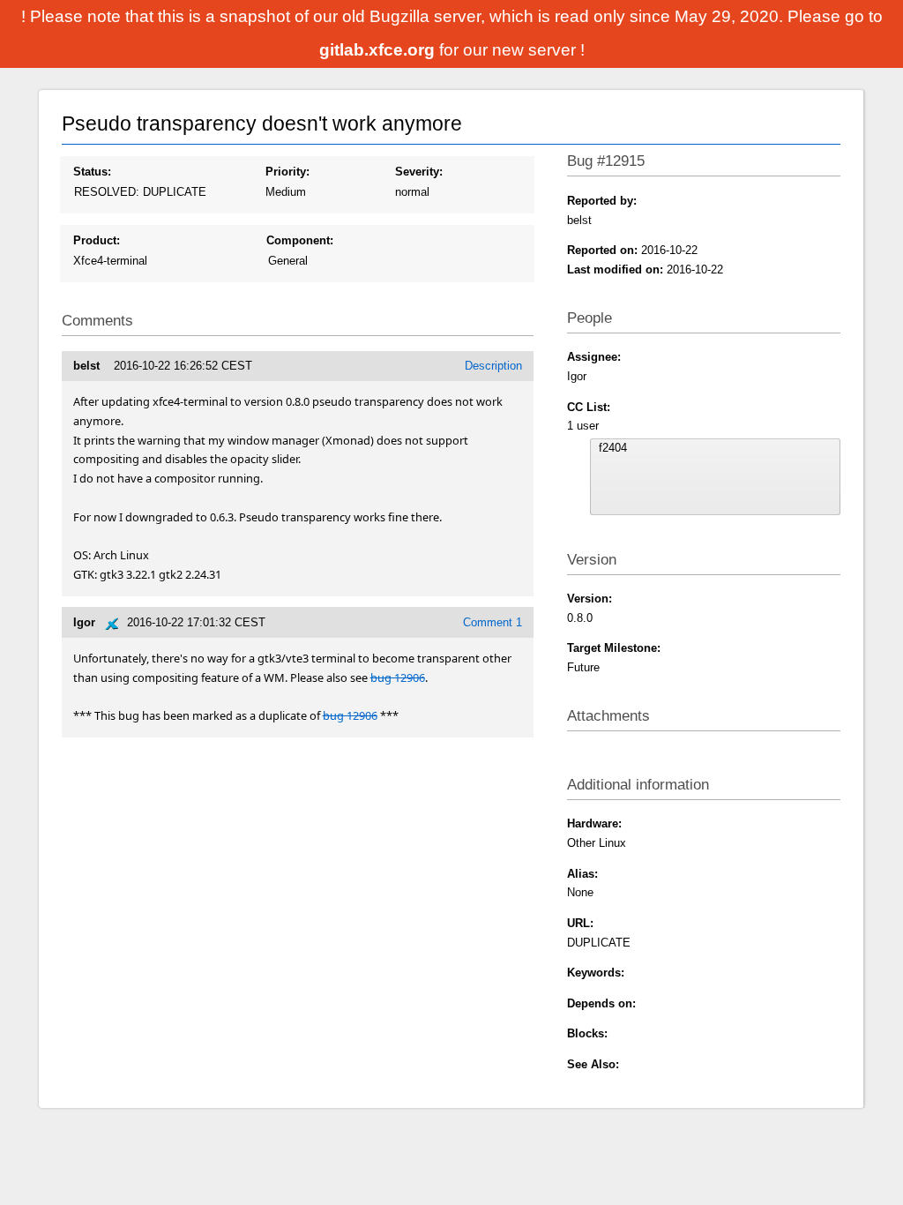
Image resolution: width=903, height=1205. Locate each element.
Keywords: (595, 972)
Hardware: (594, 823)
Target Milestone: (613, 648)
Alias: (582, 873)
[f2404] (715, 448)
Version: (589, 598)
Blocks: (587, 1033)
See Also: (593, 1064)
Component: (299, 240)
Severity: (419, 171)
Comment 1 (492, 622)
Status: (92, 171)
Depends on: (601, 1003)
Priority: (287, 171)
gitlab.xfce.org (379, 50)
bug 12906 (397, 677)
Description (493, 365)
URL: (580, 923)
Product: (96, 240)
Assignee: (594, 356)
